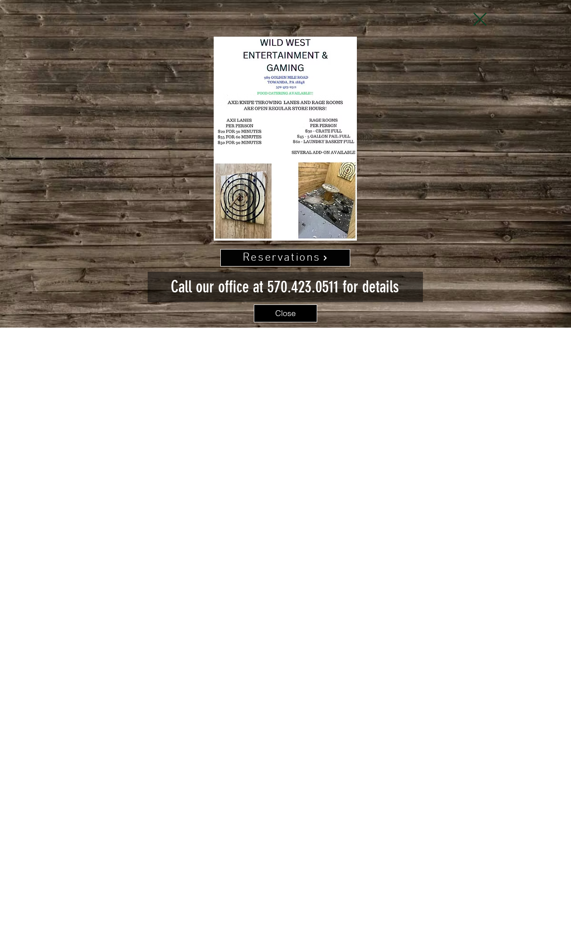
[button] (480, 19)
